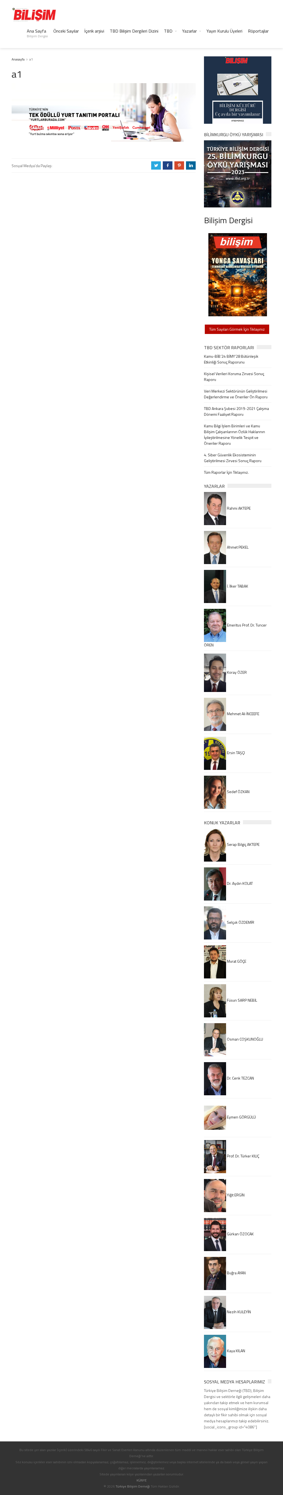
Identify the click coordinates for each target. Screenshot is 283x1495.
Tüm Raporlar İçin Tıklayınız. (226, 472)
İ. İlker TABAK (237, 586)
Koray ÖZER (236, 672)
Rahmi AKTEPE (238, 508)
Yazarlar (189, 31)
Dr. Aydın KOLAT (239, 883)
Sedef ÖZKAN (238, 791)
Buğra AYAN (236, 1273)
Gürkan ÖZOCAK (240, 1234)
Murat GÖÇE (236, 961)
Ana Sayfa (37, 33)
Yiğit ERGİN (235, 1195)
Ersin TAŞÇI (235, 753)
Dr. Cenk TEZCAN (240, 1078)
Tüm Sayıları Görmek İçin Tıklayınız (237, 329)
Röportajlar (258, 31)
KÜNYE (142, 1480)
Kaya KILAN (235, 1351)
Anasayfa (18, 59)
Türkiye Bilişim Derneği (133, 1486)
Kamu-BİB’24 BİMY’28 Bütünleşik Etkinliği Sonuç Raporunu (231, 359)
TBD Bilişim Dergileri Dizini (134, 31)
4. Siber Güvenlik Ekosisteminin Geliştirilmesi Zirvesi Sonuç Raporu (232, 458)
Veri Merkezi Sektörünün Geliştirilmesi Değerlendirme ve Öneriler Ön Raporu (236, 394)
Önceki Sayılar (66, 31)
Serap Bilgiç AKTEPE (243, 844)
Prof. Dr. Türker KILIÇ (242, 1156)
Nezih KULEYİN (238, 1312)
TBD (168, 31)
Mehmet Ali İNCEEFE (242, 714)
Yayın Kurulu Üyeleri (224, 31)
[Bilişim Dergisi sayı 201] (237, 274)
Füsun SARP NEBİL (241, 1000)
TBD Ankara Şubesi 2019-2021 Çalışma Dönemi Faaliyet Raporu (236, 411)
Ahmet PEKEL (237, 547)
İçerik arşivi (94, 31)
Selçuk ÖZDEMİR (240, 922)
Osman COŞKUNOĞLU (244, 1039)
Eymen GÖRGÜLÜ (241, 1117)
